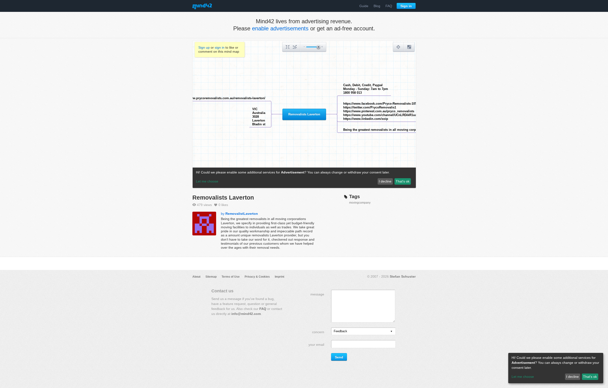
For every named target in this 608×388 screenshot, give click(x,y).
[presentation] (391, 331)
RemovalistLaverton (241, 213)
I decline (572, 377)
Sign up (204, 47)
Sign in (406, 6)
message (317, 294)
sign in (219, 47)
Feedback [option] (340, 331)
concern (318, 332)
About (196, 276)
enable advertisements (280, 28)
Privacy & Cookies (257, 276)
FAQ (388, 6)
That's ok (590, 377)
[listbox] (363, 331)
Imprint (279, 276)
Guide (363, 6)
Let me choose (523, 377)
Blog (377, 6)
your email (316, 344)
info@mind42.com (246, 314)
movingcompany (359, 202)
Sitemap (211, 276)
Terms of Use (231, 276)
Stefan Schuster (403, 276)
